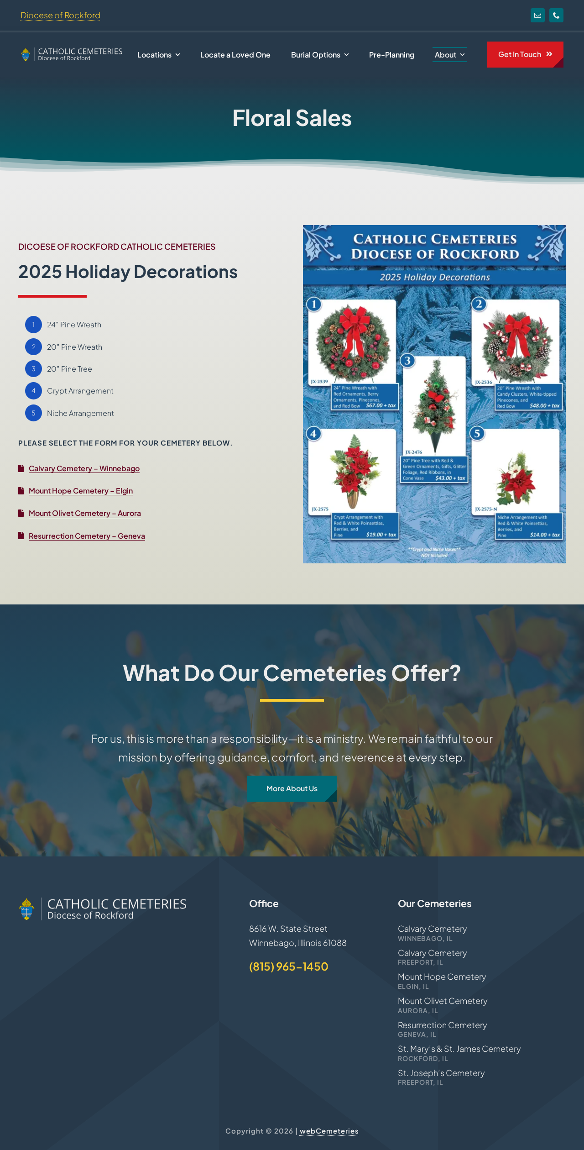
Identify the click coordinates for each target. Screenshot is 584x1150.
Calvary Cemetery (432, 928)
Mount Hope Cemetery (442, 976)
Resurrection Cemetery (442, 1024)
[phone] (556, 15)
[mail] (538, 15)
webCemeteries (329, 1130)
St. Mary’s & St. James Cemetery (459, 1048)
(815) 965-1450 (288, 966)
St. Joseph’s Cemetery (441, 1072)
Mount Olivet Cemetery (443, 1000)
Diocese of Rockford (60, 15)
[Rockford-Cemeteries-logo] (71, 51)
